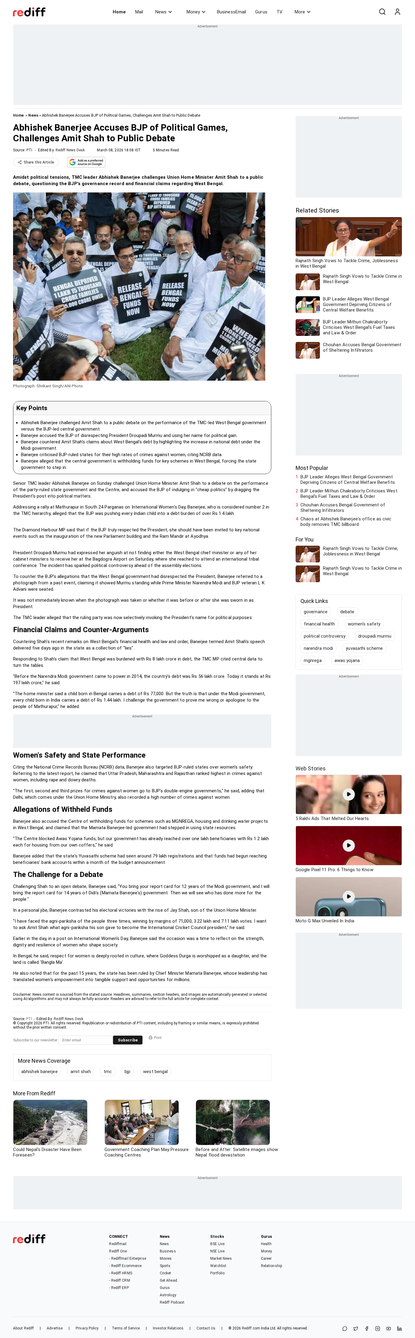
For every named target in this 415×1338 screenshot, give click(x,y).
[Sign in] (397, 12)
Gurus (261, 12)
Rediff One (118, 1251)
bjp (127, 1071)
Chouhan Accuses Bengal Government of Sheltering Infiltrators (342, 507)
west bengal (155, 1071)
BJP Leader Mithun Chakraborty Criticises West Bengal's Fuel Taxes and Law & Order (348, 493)
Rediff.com (251, 1328)
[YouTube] (388, 1329)
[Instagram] (377, 1329)
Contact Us (206, 1328)
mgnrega (313, 660)
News (160, 12)
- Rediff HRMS (120, 1273)
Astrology (168, 1295)
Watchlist (218, 1266)
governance (316, 611)
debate (347, 611)
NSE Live (217, 1251)
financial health (319, 624)
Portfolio (217, 1273)
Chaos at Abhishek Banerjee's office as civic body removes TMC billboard (345, 521)
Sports (165, 1266)
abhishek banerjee (39, 1071)
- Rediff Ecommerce (125, 1266)
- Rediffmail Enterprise (127, 1258)
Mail (139, 12)
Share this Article (39, 162)
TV (279, 12)
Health (266, 1244)
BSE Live (217, 1244)
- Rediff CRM (119, 1280)
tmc (108, 1071)
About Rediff (23, 1328)
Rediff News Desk (70, 150)
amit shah (80, 1071)
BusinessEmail (231, 12)
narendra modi (318, 648)
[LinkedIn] (399, 1329)
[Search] (382, 12)
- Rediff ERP (119, 1288)
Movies (166, 1258)
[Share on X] (355, 1329)
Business (168, 1251)
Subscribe (128, 1040)
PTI (29, 150)
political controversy (324, 636)
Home (119, 12)
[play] (349, 794)
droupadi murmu (374, 636)
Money (193, 12)
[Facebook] (366, 1329)
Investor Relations (168, 1328)
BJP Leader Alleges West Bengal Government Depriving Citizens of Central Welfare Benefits (347, 479)
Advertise (55, 1328)
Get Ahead (168, 1280)
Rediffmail (117, 1244)
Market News (221, 1258)
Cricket (165, 1273)
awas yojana (347, 660)
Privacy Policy (87, 1328)
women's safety (364, 624)
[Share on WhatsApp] (344, 1329)
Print (158, 1038)
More (300, 12)
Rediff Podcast (172, 1302)
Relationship (271, 1266)
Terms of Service (126, 1328)
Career (266, 1258)
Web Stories (311, 768)
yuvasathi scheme (364, 648)
